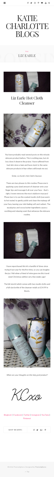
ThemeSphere (40, 467)
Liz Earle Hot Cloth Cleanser (27, 100)
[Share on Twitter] (37, 430)
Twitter (27, 415)
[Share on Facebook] (33, 430)
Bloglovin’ (8, 415)
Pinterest (27, 418)
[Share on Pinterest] (45, 430)
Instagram (35, 415)
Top (27, 471)
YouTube (45, 415)
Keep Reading (15, 430)
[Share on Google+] (41, 430)
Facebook (18, 415)
